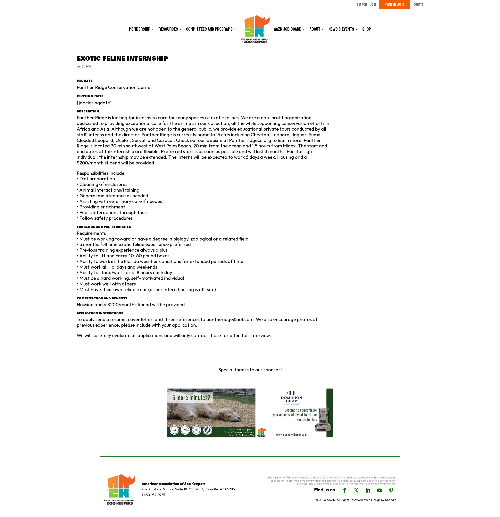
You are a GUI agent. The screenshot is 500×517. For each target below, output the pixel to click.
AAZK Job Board (287, 29)
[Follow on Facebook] (344, 490)
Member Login (394, 4)
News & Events (341, 29)
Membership (139, 29)
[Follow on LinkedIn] (368, 490)
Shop (366, 29)
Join (373, 4)
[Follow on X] (356, 490)
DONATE (418, 4)
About (315, 29)
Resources (168, 29)
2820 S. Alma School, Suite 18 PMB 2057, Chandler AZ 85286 (188, 489)
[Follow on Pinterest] (391, 490)
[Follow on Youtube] (379, 490)
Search (362, 4)
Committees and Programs (209, 29)
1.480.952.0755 (153, 495)
